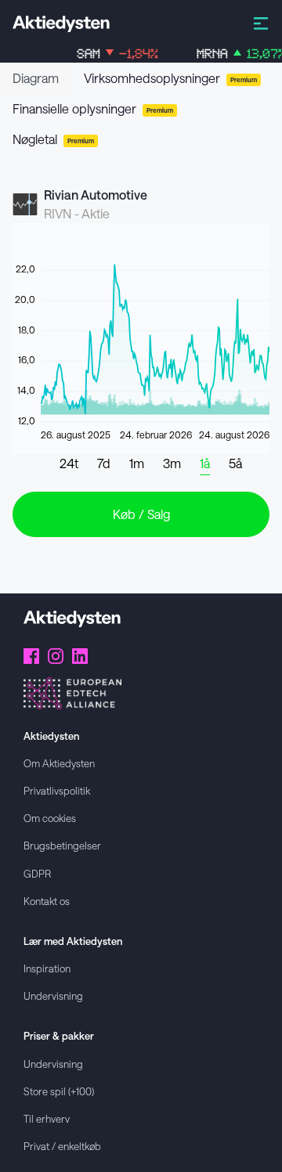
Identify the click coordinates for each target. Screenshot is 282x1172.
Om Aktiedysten (59, 763)
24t (69, 463)
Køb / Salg (141, 514)
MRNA (235, 54)
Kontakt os (47, 901)
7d (103, 463)
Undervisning (53, 995)
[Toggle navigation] (261, 22)
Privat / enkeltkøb (62, 1146)
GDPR (37, 873)
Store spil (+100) (59, 1091)
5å (235, 463)
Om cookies (50, 818)
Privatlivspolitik (57, 790)
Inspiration (47, 968)
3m (172, 463)
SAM (112, 54)
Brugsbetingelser (62, 845)
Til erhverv (47, 1118)
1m (136, 463)
